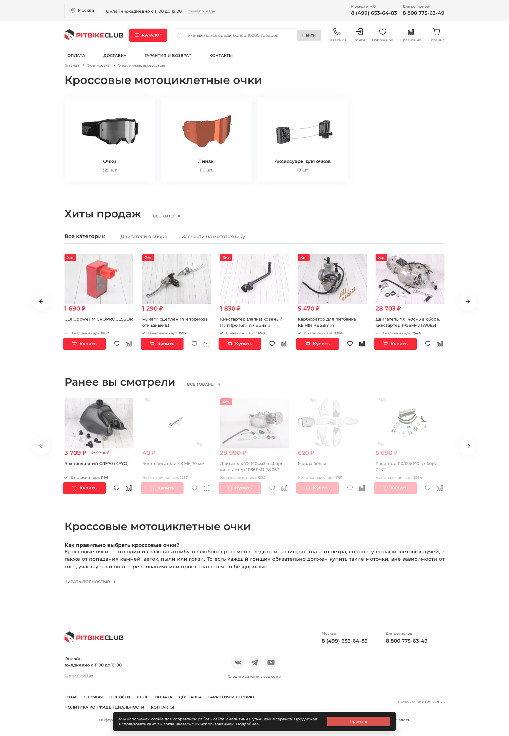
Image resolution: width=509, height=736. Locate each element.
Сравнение (410, 40)
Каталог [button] (152, 35)
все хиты (164, 216)
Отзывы (93, 696)
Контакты (221, 55)
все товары (201, 384)
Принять (358, 721)
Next (467, 301)
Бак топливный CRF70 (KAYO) (97, 463)
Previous (41, 301)
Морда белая (312, 463)
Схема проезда (200, 11)
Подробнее (247, 724)
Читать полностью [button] (88, 581)
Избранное (382, 40)
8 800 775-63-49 (423, 13)
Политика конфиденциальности (104, 707)
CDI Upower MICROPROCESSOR (99, 319)
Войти (359, 40)
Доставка (114, 55)
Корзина (436, 40)
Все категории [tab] (85, 236)
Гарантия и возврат (168, 55)
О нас (71, 696)
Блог (142, 696)
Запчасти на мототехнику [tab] (213, 236)
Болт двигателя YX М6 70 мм (173, 463)
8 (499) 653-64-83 (374, 13)
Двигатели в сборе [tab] (143, 236)
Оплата (76, 55)
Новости (119, 696)
